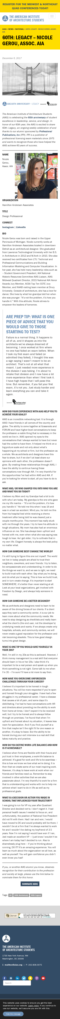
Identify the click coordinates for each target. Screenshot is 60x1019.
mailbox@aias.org (13, 964)
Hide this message (13, 1014)
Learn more (33, 1005)
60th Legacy (36, 895)
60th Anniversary (21, 895)
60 (10, 895)
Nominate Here (30, 883)
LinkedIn (21, 227)
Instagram (8, 227)
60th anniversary (37, 117)
